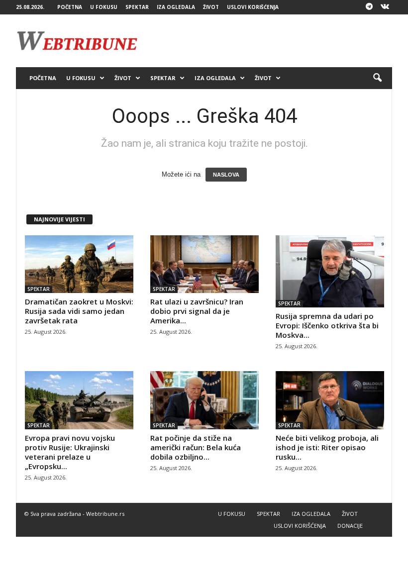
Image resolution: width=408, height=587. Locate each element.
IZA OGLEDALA (176, 6)
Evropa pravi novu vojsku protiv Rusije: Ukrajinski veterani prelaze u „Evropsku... (70, 452)
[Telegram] (369, 7)
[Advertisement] (265, 41)
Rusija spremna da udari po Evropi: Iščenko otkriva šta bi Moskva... (327, 325)
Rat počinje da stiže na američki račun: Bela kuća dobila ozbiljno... (195, 447)
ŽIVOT (211, 6)
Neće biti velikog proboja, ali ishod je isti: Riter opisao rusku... (327, 447)
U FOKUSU (103, 6)
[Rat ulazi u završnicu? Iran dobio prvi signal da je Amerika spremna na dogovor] (204, 264)
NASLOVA (226, 175)
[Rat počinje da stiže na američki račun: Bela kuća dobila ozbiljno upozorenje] (204, 400)
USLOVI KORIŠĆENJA (253, 6)
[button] (377, 78)
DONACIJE (350, 525)
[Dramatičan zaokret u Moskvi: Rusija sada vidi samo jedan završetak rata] (79, 264)
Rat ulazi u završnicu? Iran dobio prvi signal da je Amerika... (196, 310)
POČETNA (69, 6)
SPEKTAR (137, 6)
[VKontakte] (385, 7)
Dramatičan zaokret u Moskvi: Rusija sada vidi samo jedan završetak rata (79, 310)
